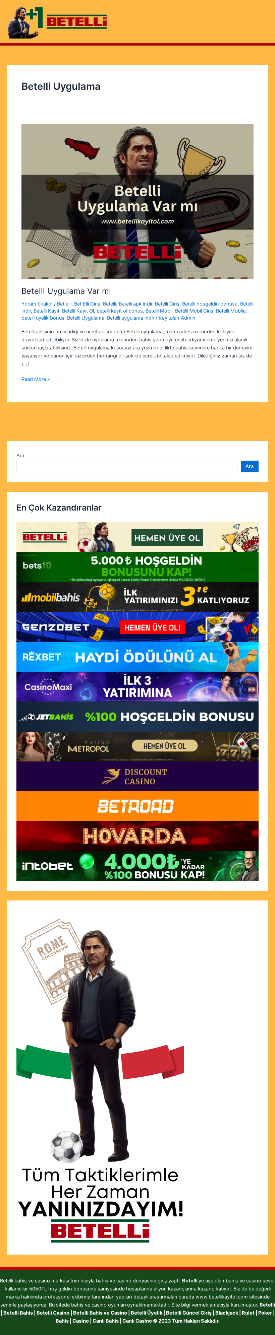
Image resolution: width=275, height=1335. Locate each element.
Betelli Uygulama (85, 318)
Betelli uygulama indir (130, 318)
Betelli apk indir (135, 304)
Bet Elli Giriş (87, 304)
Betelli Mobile (230, 311)
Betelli (109, 304)
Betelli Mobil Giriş (194, 311)
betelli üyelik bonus (42, 318)
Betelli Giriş (167, 304)
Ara (20, 456)
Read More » (35, 379)
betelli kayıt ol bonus (120, 311)
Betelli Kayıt (46, 311)
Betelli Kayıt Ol (78, 311)
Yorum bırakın (37, 304)
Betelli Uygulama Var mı (66, 291)
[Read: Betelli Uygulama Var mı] (137, 201)
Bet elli (64, 304)
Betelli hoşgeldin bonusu (209, 304)
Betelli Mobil (159, 311)
